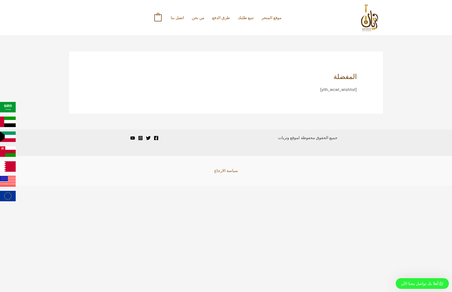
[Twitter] (148, 138)
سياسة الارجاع (226, 170)
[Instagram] (140, 138)
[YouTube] (132, 138)
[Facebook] (156, 138)
